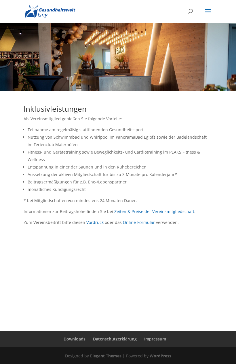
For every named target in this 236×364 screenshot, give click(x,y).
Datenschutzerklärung (115, 339)
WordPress (160, 356)
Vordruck (95, 222)
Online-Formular (139, 222)
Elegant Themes (105, 356)
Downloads (74, 339)
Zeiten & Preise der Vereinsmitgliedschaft (154, 211)
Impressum (155, 339)
